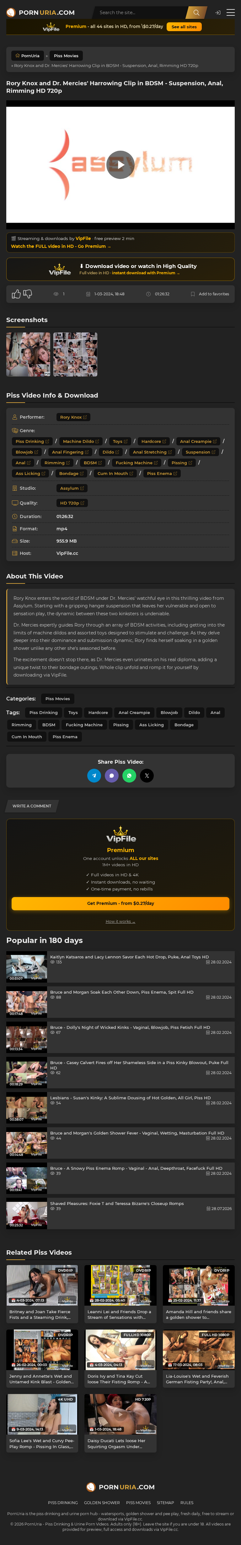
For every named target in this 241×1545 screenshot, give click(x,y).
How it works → (121, 921)
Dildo (108, 452)
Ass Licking (28, 473)
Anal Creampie (196, 441)
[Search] (196, 12)
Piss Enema (159, 473)
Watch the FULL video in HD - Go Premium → (61, 246)
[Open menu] (231, 12)
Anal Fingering (67, 452)
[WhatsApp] (129, 776)
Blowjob (24, 452)
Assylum (69, 488)
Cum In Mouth (113, 473)
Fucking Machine (134, 462)
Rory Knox (71, 417)
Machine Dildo (78, 441)
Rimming (55, 462)
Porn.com (47, 12)
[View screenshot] (28, 354)
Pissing (179, 462)
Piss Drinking (30, 441)
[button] (217, 13)
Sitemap (165, 1502)
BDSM (90, 462)
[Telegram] (94, 776)
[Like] (16, 294)
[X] (147, 776)
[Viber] (112, 776)
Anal (20, 462)
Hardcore (151, 441)
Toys (117, 441)
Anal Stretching (150, 452)
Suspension (198, 452)
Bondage (68, 473)
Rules (186, 1502)
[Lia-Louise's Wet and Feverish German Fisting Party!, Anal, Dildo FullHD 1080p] (199, 1350)
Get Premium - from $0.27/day (120, 903)
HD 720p (69, 502)
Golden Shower (102, 1502)
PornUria (30, 55)
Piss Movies (66, 55)
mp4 (61, 529)
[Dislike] (27, 294)
